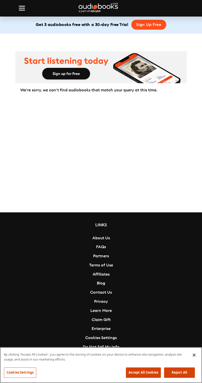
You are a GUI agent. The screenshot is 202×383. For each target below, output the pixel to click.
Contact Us (101, 292)
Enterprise (101, 329)
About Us (101, 238)
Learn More (101, 311)
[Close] (194, 355)
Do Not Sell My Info (101, 347)
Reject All (179, 372)
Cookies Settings (101, 338)
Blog (101, 283)
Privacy (101, 301)
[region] (101, 365)
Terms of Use (101, 265)
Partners (101, 256)
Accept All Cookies (143, 372)
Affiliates (101, 274)
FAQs (101, 247)
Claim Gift (101, 320)
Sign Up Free (148, 25)
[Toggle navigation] (22, 8)
